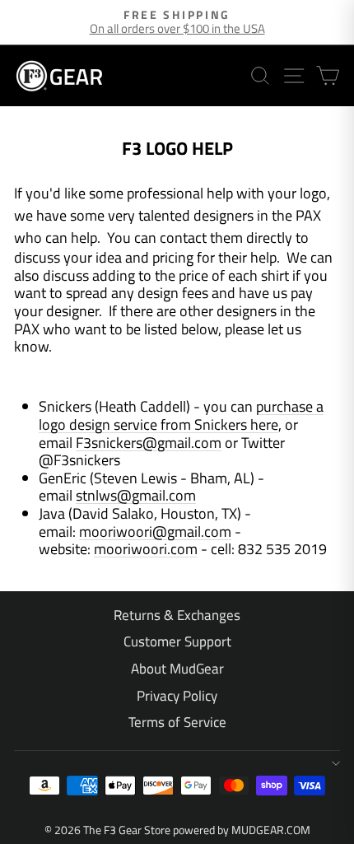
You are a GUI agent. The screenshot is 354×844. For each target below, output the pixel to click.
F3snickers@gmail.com (148, 442)
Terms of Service (177, 722)
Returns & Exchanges (177, 615)
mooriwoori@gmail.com (155, 531)
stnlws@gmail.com (136, 495)
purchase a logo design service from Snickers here (181, 415)
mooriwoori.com (146, 549)
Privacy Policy (177, 695)
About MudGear (177, 668)
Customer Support (177, 641)
